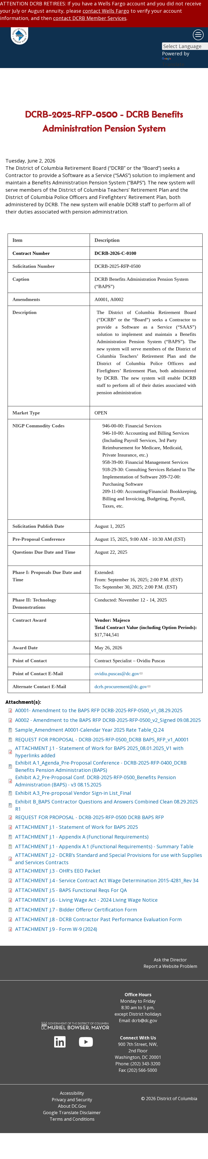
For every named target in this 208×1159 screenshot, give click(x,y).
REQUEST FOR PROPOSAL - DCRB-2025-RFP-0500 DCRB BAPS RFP (89, 817)
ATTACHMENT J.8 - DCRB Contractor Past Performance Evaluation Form (98, 919)
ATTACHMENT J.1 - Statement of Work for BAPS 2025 (76, 827)
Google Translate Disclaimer (72, 1113)
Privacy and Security (72, 1100)
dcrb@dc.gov (144, 1020)
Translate (173, 64)
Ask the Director (170, 960)
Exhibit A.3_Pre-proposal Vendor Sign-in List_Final (73, 793)
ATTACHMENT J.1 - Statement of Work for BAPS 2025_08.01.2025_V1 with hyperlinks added (99, 752)
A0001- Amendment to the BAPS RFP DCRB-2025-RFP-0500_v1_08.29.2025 (98, 710)
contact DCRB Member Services (89, 18)
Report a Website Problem (170, 966)
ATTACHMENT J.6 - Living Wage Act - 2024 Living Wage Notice (86, 900)
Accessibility (72, 1093)
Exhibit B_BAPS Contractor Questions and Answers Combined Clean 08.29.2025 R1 (106, 805)
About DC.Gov (72, 1106)
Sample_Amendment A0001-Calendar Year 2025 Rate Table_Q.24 (89, 730)
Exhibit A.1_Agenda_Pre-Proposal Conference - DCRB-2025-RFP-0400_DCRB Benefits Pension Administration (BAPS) (101, 766)
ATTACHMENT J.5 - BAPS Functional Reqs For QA (71, 890)
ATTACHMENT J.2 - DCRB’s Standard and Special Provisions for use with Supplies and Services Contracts (108, 859)
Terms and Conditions (72, 1119)
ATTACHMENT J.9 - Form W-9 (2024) (56, 929)
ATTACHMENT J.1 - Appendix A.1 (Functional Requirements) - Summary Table (104, 846)
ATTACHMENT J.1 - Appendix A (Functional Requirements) (81, 836)
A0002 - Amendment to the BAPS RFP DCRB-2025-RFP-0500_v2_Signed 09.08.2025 (108, 720)
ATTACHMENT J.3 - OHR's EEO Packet (57, 870)
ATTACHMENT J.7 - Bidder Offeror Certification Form (76, 909)
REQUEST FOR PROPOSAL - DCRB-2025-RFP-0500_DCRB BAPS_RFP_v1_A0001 (102, 739)
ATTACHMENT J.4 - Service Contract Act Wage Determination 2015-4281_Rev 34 (106, 880)
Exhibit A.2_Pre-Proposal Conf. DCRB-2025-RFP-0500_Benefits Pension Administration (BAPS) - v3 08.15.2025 (95, 781)
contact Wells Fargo (106, 11)
